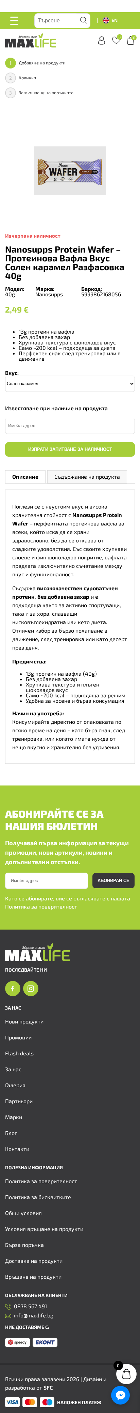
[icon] (12, 989)
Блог (11, 1133)
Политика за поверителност (41, 906)
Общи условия (23, 1213)
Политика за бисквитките (38, 1197)
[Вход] (102, 40)
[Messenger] (120, 1395)
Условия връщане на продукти (44, 1229)
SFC (48, 1387)
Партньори (19, 1101)
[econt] (45, 1342)
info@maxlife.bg (33, 1315)
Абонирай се (113, 880)
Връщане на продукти (33, 1276)
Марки (13, 1117)
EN (114, 20)
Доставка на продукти (34, 1260)
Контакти (17, 1149)
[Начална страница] (37, 959)
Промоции (18, 1037)
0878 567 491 (30, 1306)
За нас (13, 1069)
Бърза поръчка (24, 1244)
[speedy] (17, 1342)
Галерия (15, 1085)
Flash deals (19, 1053)
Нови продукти (24, 1021)
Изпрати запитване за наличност (70, 449)
